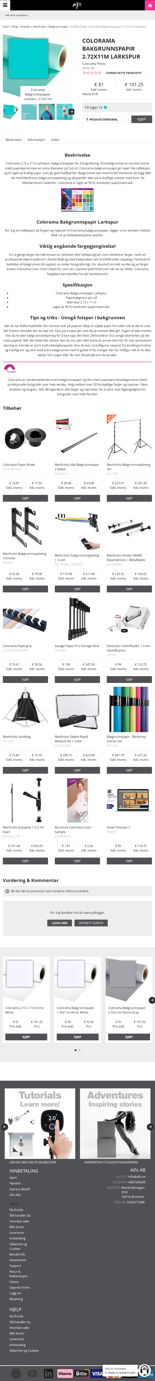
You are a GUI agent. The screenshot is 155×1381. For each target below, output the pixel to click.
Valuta (14, 1282)
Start (6, 26)
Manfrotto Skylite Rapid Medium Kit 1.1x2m (71, 739)
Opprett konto (91, 923)
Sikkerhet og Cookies (24, 1350)
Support (15, 1266)
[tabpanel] (26, 1000)
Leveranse (16, 1233)
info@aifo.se (137, 1177)
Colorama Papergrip (17, 646)
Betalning (16, 1299)
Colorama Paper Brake (19, 465)
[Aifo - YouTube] (29, 1373)
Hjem (13, 1178)
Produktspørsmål (103, 119)
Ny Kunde (16, 1210)
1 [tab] (76, 1050)
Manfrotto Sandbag (17, 737)
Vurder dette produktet (124, 73)
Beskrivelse (14, 140)
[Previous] (4, 1127)
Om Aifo (15, 1195)
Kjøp (141, 119)
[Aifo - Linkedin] (45, 1373)
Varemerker (17, 1260)
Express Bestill (19, 1189)
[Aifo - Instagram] (13, 1373)
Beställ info (17, 1254)
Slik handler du (20, 1215)
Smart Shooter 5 (118, 827)
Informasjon (36, 140)
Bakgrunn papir (58, 26)
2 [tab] (79, 1050)
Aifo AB (138, 1170)
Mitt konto (16, 1227)
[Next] (71, 112)
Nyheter (15, 1183)
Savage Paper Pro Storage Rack (77, 646)
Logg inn (59, 923)
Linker (55, 140)
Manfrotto (39, 26)
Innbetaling (17, 1238)
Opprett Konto (19, 1287)
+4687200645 (136, 1182)
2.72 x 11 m (78, 26)
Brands (25, 26)
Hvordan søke (19, 1221)
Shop (15, 26)
